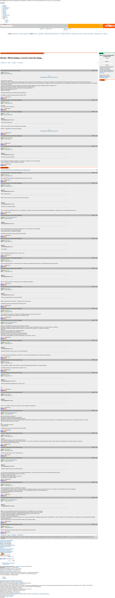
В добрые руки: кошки (65, 33)
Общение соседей (98, 33)
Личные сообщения (23, 33)
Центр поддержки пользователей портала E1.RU (11, 580)
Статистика (20, 62)
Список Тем (3, 62)
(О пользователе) (13, 217)
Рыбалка (105, 33)
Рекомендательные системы (6, 596)
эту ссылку (71, 536)
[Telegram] (5, 98)
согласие (49, 0)
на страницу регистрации (105, 68)
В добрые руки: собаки (76, 33)
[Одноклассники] (4, 98)
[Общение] (43, 32)
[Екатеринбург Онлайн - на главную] (69, 32)
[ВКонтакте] (1, 98)
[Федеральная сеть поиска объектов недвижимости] (14, 560)
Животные (9, 53)
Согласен (2, 2)
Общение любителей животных (51, 33)
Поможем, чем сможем (88, 33)
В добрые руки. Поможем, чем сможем (22, 53)
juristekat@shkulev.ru (44, 593)
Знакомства (15, 33)
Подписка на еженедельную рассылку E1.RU (10, 571)
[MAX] (2, 98)
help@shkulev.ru (19, 581)
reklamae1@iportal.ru (19, 566)
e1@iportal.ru (8, 567)
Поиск (9, 62)
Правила (14, 62)
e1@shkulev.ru (17, 592)
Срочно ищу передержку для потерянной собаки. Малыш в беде (15, 170)
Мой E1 (101, 53)
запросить (102, 72)
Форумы (3, 53)
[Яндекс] (108, 76)
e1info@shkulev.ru (35, 593)
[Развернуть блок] (100, 80)
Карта (35, 33)
